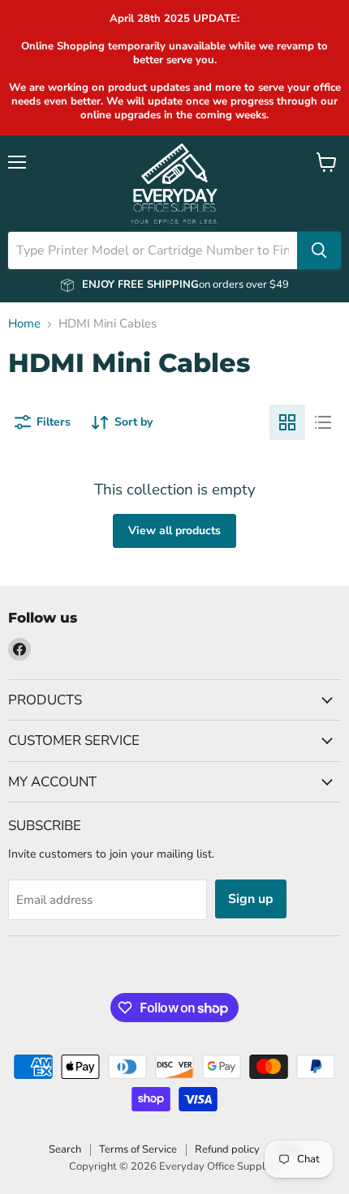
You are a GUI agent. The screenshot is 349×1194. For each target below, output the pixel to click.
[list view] (323, 422)
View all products (174, 530)
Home (24, 324)
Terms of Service (138, 1149)
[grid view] (287, 422)
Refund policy (227, 1149)
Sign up (251, 899)
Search (65, 1149)
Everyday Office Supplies (218, 1166)
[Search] (319, 250)
